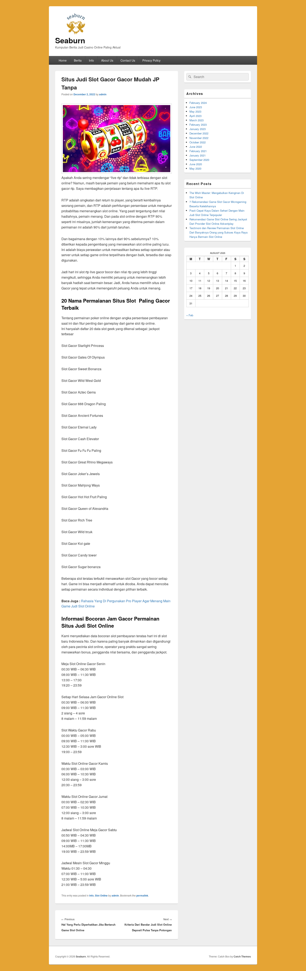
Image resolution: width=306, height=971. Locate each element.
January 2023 (197, 129)
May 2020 (195, 168)
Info (91, 60)
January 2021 (197, 155)
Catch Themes (242, 956)
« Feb (189, 315)
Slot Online (101, 895)
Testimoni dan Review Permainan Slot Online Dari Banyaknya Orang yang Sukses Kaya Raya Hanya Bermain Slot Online (218, 232)
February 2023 (198, 125)
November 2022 (198, 138)
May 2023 (195, 111)
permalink (142, 895)
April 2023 (195, 116)
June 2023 (195, 107)
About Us (107, 60)
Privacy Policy (151, 60)
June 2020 (195, 164)
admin (102, 94)
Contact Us (128, 60)
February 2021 (198, 151)
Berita (78, 60)
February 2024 (198, 103)
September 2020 (199, 160)
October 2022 (197, 142)
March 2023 (196, 120)
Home (63, 60)
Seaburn (70, 40)
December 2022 (198, 133)
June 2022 (195, 147)
